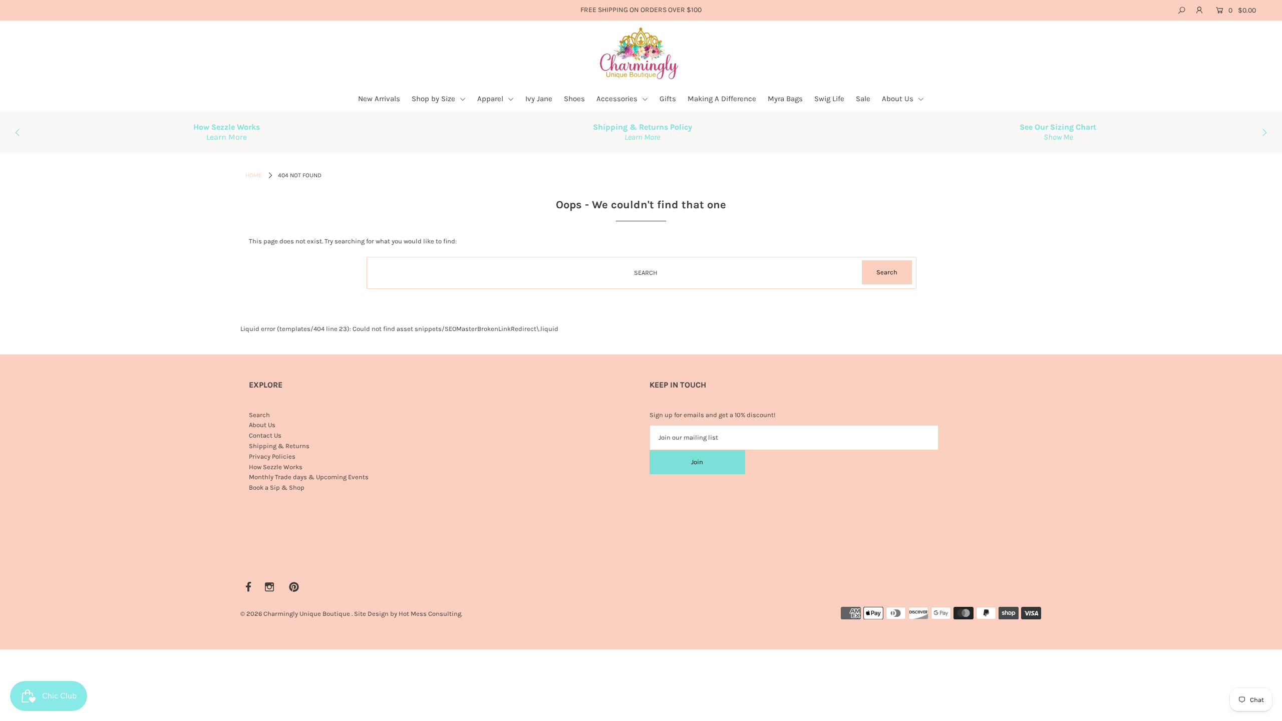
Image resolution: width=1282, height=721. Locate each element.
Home (253, 175)
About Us (898, 98)
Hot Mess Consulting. (430, 613)
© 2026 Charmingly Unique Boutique (295, 613)
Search (259, 415)
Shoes (574, 98)
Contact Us (265, 435)
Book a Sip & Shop (276, 487)
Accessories (617, 98)
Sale (863, 98)
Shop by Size (434, 98)
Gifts (668, 98)
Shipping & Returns (279, 446)
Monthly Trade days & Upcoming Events (309, 477)
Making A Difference (722, 98)
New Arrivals (379, 98)
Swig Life (829, 98)
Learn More (226, 137)
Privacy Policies (272, 456)
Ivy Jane (538, 98)
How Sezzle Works (275, 467)
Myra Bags (785, 98)
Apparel (491, 98)
